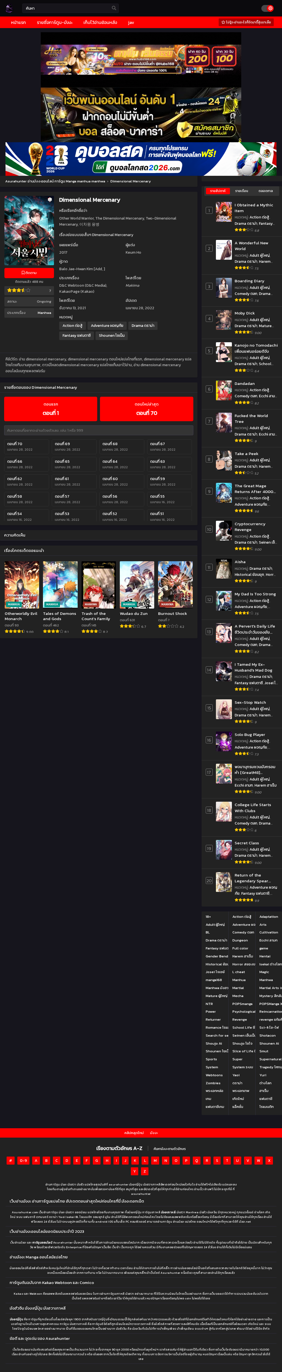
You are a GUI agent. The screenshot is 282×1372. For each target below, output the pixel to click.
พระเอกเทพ (240, 1090)
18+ (208, 916)
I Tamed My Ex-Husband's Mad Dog (253, 667)
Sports (211, 1059)
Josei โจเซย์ (215, 971)
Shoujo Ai (214, 1043)
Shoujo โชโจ (242, 1043)
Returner (213, 1019)
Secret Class (247, 843)
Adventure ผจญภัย (107, 325)
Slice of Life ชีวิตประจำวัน (253, 1051)
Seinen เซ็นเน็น (244, 1035)
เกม (208, 1098)
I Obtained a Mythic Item (254, 208)
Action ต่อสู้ (73, 325)
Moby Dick (245, 313)
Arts (263, 924)
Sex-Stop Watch (250, 702)
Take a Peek (246, 453)
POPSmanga (242, 1003)
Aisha (240, 562)
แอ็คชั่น (237, 1106)
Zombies (213, 1083)
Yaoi (236, 1075)
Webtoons (214, 1075)
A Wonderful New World (251, 246)
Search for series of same (228, 1035)
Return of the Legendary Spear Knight (251, 878)
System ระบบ (242, 1067)
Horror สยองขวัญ (246, 964)
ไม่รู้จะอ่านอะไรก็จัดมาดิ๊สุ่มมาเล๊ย (248, 22)
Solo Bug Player (250, 734)
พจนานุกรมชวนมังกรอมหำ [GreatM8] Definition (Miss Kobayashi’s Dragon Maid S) (255, 770)
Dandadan (245, 383)
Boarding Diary (249, 281)
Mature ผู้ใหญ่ (216, 995)
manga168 (214, 979)
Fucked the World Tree (251, 419)
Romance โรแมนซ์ (220, 1027)
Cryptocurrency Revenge (250, 527)
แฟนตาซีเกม (215, 1106)
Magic (264, 971)
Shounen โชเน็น (111, 335)
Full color (240, 948)
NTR (209, 1003)
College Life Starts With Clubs (253, 808)
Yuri (262, 1075)
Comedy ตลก (246, 294)
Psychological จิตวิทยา (250, 1011)
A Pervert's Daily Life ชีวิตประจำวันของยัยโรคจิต (255, 629)
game (263, 948)
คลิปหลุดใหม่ (134, 1132)
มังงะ (154, 1132)
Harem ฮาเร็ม (265, 785)
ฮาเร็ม (264, 1090)
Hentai (264, 956)
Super (237, 1059)
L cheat (238, 971)
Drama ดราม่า (143, 325)
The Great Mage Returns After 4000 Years (254, 489)
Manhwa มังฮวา (218, 987)
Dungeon (240, 940)
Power (211, 1011)
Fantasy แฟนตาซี (77, 335)
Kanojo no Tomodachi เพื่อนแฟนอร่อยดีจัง (256, 348)
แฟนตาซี (265, 1098)
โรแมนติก (266, 1106)
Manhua (239, 979)
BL (208, 932)
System (212, 1067)
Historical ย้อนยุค (249, 574)
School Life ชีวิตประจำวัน (253, 367)
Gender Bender (219, 956)
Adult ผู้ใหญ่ (260, 255)
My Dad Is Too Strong (255, 594)
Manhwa (44, 312)
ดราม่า (237, 1083)
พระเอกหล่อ (214, 1090)
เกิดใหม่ (238, 1098)
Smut (263, 1051)
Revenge (239, 1019)
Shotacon (267, 1035)
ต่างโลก (265, 1083)
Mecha (237, 995)
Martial (238, 987)
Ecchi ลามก (268, 396)
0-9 (23, 1160)
